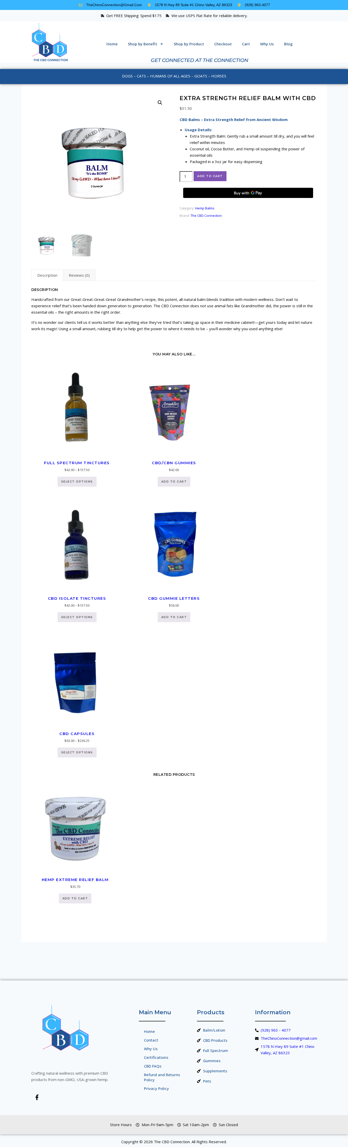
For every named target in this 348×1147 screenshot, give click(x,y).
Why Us (267, 43)
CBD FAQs (153, 1066)
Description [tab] (47, 275)
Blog (288, 43)
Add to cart (210, 176)
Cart (246, 43)
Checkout (223, 43)
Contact (151, 1040)
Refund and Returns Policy (162, 1077)
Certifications (156, 1057)
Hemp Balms (205, 208)
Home (112, 43)
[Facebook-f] (37, 1097)
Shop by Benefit (142, 43)
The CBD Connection (206, 215)
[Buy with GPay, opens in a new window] (248, 193)
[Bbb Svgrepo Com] (52, 1097)
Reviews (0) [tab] (79, 275)
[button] (160, 102)
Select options (77, 481)
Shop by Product (189, 43)
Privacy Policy (156, 1088)
